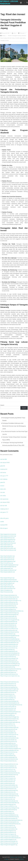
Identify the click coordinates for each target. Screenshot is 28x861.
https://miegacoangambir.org (8, 736)
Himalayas (6, 859)
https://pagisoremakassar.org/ (8, 570)
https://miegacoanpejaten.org (8, 732)
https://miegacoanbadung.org (8, 625)
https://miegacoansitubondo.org (8, 746)
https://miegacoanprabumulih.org (9, 774)
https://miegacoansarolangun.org (9, 658)
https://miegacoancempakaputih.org (10, 663)
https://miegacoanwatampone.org (9, 642)
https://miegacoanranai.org (7, 783)
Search (2, 405)
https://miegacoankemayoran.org (9, 794)
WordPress (21, 859)
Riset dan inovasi (11, 38)
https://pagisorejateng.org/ (7, 541)
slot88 (2, 521)
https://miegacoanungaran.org (8, 713)
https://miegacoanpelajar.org (8, 697)
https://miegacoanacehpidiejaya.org (9, 653)
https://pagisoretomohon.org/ (8, 536)
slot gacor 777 (4, 476)
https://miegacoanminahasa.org (8, 829)
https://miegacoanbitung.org (7, 743)
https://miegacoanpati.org (7, 753)
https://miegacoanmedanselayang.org (10, 837)
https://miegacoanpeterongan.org (9, 689)
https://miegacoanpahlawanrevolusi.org (10, 669)
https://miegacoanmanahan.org (8, 595)
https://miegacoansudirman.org (8, 729)
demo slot (3, 489)
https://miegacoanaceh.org (7, 781)
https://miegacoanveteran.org (8, 692)
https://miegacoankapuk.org (7, 731)
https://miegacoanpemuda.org (8, 767)
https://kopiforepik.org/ (6, 544)
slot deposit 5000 (4, 462)
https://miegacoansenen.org (7, 792)
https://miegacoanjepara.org (7, 710)
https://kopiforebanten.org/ (7, 556)
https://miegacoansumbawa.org (8, 648)
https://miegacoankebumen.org (8, 720)
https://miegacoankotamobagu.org (9, 612)
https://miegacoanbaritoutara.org (9, 644)
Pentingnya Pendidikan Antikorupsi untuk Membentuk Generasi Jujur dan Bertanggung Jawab (14, 426)
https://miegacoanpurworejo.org (8, 646)
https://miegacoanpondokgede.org (9, 808)
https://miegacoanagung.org (7, 778)
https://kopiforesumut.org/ (7, 559)
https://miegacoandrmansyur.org (9, 674)
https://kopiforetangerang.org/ (8, 566)
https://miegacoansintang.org (8, 771)
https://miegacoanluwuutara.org (8, 630)
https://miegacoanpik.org (7, 811)
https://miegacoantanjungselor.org (9, 822)
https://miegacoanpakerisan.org (8, 670)
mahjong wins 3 (4, 509)
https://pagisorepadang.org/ (7, 539)
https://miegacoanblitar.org (7, 715)
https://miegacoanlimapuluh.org (8, 660)
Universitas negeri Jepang (20, 38)
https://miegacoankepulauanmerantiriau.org (11, 611)
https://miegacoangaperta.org (8, 839)
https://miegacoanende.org (7, 776)
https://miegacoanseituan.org (8, 685)
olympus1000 (3, 525)
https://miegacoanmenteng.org (8, 809)
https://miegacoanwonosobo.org (9, 787)
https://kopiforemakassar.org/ (8, 550)
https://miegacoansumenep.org (8, 752)
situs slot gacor (4, 518)
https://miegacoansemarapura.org (9, 718)
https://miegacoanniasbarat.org (8, 621)
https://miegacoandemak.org (8, 656)
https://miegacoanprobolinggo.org (9, 717)
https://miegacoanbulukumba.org (9, 604)
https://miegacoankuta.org (7, 699)
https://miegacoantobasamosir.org (9, 632)
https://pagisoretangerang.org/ (8, 579)
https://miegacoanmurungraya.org (9, 614)
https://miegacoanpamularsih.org (9, 690)
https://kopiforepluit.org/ (6, 546)
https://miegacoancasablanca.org (9, 738)
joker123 (2, 466)
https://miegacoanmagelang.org (8, 687)
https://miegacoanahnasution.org (9, 764)
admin (14, 33)
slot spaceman (4, 499)
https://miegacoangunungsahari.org (9, 665)
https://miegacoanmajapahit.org (8, 844)
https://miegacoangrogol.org (8, 804)
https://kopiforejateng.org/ (7, 558)
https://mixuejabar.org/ (6, 590)
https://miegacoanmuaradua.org (8, 818)
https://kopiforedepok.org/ (7, 583)
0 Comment (22, 33)
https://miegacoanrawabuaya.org (9, 801)
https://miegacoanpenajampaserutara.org (11, 820)
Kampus (4, 35)
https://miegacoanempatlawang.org (9, 639)
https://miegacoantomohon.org (8, 741)
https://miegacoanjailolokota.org (8, 651)
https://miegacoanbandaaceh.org (9, 734)
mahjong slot (3, 469)
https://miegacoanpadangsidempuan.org (11, 704)
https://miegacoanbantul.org (7, 755)
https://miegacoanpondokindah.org (9, 802)
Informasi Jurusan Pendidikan (16, 857)
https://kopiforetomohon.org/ (8, 548)
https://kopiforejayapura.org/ (7, 561)
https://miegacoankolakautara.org (9, 815)
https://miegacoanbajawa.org (8, 609)
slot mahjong (3, 479)
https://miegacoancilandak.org (8, 739)
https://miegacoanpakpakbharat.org (9, 655)
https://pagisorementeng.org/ (8, 534)
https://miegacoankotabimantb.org (9, 795)
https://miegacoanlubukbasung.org (9, 816)
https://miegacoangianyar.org (8, 830)
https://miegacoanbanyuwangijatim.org (10, 748)
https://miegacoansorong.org (8, 827)
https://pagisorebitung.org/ (7, 537)
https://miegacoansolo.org (7, 694)
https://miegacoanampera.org (8, 788)
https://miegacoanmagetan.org (8, 623)
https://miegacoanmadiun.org (8, 672)
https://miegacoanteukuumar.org (9, 759)
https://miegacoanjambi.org (7, 825)
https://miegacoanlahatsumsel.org (9, 750)
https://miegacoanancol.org (7, 667)
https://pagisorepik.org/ (6, 568)
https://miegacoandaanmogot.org (9, 727)
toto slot (2, 492)
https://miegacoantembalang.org (9, 843)
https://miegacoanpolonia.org (8, 683)
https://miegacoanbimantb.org (8, 616)
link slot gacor (4, 528)
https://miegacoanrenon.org (7, 769)
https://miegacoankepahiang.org (9, 745)
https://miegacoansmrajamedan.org (9, 676)
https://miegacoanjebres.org (7, 696)
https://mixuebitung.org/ (6, 563)
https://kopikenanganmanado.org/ (9, 581)
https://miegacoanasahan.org (8, 637)
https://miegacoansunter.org (7, 725)
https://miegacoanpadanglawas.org (9, 703)
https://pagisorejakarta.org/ (7, 572)
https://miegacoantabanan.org (8, 626)
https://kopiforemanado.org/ (7, 588)
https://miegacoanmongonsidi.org (9, 836)
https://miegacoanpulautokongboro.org (10, 600)
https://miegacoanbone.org (7, 724)
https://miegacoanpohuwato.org (8, 598)
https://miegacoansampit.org (8, 708)
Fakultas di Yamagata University (14, 35)
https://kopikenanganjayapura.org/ (9, 565)
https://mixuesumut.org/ (6, 592)
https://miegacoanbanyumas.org (9, 602)
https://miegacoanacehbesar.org (9, 628)
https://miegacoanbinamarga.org (9, 790)
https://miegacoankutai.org (7, 649)
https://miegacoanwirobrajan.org (9, 841)
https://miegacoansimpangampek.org (10, 641)
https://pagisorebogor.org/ (7, 578)
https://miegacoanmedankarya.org (9, 682)
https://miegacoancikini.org (7, 799)
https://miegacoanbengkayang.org (9, 662)
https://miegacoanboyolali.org (8, 706)
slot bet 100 (3, 505)
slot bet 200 (3, 459)
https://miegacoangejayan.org (8, 766)
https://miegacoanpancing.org (8, 761)
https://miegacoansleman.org (8, 832)
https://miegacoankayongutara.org (9, 597)
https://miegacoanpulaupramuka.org (9, 773)
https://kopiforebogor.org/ (7, 586)
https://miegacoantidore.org (7, 780)
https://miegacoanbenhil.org (7, 797)
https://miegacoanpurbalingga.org (9, 701)
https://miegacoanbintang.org (8, 605)
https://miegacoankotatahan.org (8, 785)
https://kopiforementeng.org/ (8, 543)
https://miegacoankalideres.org (8, 806)
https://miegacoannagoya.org (8, 834)
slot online (3, 495)
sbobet (2, 485)
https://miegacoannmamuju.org (8, 618)
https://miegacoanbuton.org (7, 634)
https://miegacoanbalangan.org (8, 757)
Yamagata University (4, 40)
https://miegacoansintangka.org (8, 607)
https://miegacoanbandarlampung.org (10, 823)
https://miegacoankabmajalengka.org (10, 722)
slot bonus (3, 472)
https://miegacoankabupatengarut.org (10, 711)
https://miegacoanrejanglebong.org (9, 635)
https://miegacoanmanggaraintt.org (9, 619)
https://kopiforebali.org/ (6, 585)
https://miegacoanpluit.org (7, 813)
